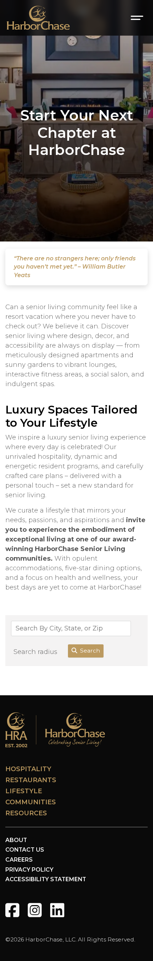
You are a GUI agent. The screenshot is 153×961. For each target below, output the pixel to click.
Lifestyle (23, 791)
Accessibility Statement (45, 879)
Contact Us (24, 849)
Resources (26, 813)
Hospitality (28, 769)
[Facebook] (12, 910)
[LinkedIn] (57, 910)
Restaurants (30, 780)
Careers (19, 859)
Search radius (35, 652)
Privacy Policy (29, 869)
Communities (30, 802)
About (16, 840)
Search (90, 650)
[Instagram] (35, 910)
